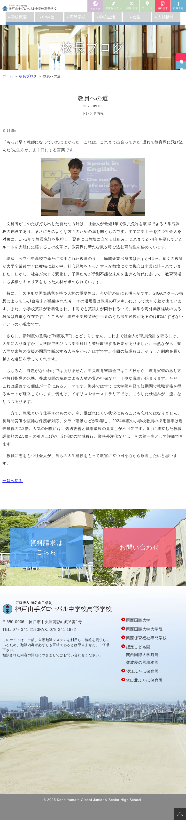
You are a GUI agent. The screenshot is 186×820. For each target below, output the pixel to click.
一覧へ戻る (12, 481)
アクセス (147, 8)
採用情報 (131, 8)
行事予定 (178, 8)
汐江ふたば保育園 (142, 671)
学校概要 (19, 17)
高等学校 (78, 17)
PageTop (180, 814)
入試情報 (166, 17)
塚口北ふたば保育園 (144, 680)
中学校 (48, 17)
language (95, 8)
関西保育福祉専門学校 (146, 638)
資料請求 (163, 8)
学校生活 (107, 17)
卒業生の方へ (113, 8)
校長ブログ (28, 76)
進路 (136, 17)
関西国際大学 (138, 620)
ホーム (7, 76)
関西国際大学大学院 (144, 629)
